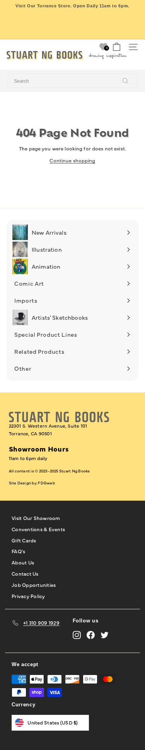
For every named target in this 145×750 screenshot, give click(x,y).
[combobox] (72, 80)
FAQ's (18, 550)
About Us (23, 562)
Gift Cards (24, 540)
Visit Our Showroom (36, 517)
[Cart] (116, 47)
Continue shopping (72, 160)
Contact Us (25, 573)
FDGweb (46, 483)
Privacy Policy (28, 595)
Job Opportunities (34, 584)
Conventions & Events (38, 528)
